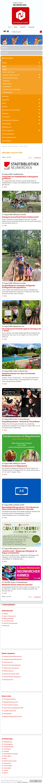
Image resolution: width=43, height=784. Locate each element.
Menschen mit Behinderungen (11, 110)
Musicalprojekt (8, 713)
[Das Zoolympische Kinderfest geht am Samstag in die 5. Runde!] (21, 312)
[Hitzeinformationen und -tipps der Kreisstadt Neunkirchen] (21, 356)
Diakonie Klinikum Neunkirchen (12, 676)
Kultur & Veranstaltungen (10, 623)
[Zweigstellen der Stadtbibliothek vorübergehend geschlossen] (21, 165)
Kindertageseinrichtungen (10, 78)
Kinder (4, 66)
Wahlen (6, 773)
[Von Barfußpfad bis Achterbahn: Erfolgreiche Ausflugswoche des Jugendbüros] (21, 255)
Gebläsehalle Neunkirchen (11, 702)
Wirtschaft (6, 625)
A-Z (10, 27)
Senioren (4, 106)
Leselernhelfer (7, 86)
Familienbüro (6, 117)
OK (36, 781)
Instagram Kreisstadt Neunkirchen (13, 659)
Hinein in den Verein (8, 72)
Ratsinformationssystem (10, 761)
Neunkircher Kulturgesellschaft (12, 665)
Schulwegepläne (7, 92)
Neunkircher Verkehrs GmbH (11, 674)
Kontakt (22, 27)
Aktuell (5, 69)
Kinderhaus (5, 96)
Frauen (4, 103)
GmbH (27, 511)
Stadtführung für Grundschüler (11, 89)
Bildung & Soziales (7, 58)
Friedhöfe (6, 751)
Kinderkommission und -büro (11, 75)
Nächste (38, 158)
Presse (5, 758)
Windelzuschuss (7, 84)
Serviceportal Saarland (10, 699)
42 (34, 158)
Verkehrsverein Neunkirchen (11, 668)
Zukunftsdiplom (6, 141)
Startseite (31, 27)
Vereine (6, 770)
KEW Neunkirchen (8, 671)
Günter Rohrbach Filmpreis (11, 705)
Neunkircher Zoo (8, 662)
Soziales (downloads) (8, 134)
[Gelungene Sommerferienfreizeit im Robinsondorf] (21, 202)
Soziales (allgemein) (8, 130)
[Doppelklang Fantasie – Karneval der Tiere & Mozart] (21, 402)
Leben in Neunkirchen (10, 616)
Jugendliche (5, 100)
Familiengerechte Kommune (10, 120)
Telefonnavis (6, 81)
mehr (5, 187)
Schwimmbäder (8, 765)
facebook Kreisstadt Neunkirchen (13, 656)
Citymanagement (8, 744)
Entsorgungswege (8, 746)
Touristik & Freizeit (8, 621)
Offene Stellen (7, 756)
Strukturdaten (7, 768)
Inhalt (15, 27)
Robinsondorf (7, 763)
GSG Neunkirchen (8, 679)
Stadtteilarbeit (6, 124)
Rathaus (6, 613)
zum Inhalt (5, 53)
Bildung (4, 63)
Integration (5, 113)
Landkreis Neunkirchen (10, 710)
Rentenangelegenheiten (9, 137)
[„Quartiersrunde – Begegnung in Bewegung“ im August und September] (21, 534)
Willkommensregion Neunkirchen (13, 716)
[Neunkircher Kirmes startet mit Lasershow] (21, 573)
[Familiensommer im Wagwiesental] (21, 448)
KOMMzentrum (6, 127)
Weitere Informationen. (22, 782)
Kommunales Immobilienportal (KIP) (13, 708)
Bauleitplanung (8, 742)
